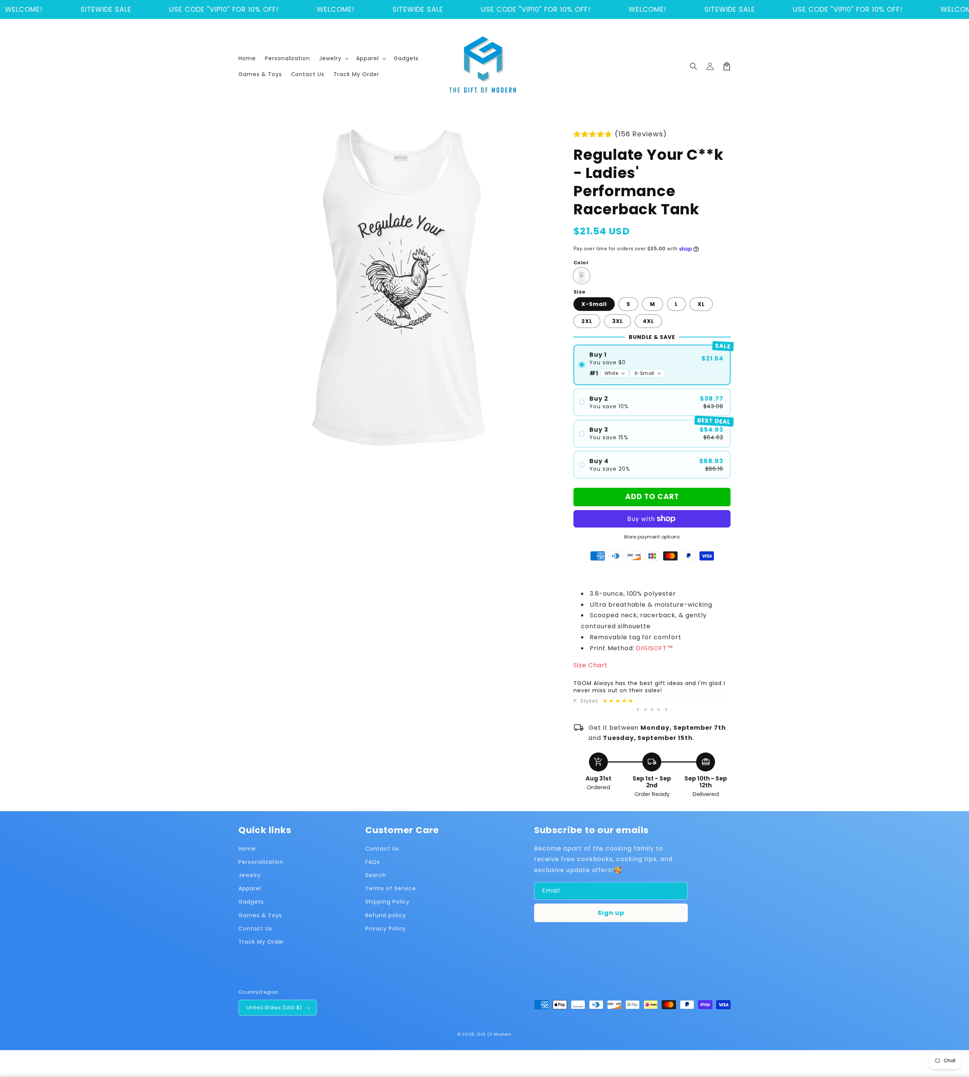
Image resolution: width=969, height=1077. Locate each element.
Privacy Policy (385, 928)
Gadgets (251, 901)
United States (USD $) (274, 1007)
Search (375, 875)
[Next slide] (666, 709)
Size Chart (590, 665)
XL (701, 304)
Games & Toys (260, 915)
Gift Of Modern (494, 1034)
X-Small (594, 304)
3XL (617, 321)
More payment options (652, 537)
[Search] (693, 66)
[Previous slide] (638, 709)
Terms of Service (390, 888)
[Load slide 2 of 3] (652, 709)
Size (579, 291)
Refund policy (385, 915)
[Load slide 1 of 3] (645, 709)
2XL (586, 321)
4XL (648, 321)
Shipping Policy (387, 901)
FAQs (372, 862)
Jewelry (249, 875)
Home (247, 848)
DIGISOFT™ (654, 648)
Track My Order (261, 942)
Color (581, 262)
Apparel (249, 888)
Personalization (261, 862)
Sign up (611, 912)
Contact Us (255, 928)
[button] (333, 58)
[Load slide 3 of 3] (658, 709)
